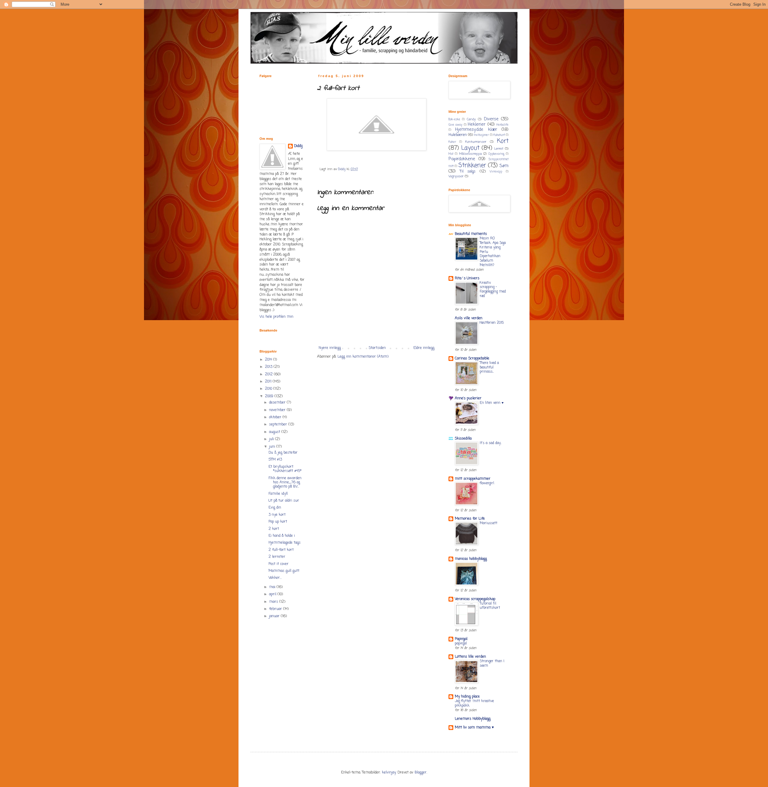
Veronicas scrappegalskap (475, 599)
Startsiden (377, 348)
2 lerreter (276, 557)
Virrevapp (496, 172)
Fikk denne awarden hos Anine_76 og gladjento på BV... (285, 483)
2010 (269, 389)
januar (275, 616)
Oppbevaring (496, 154)
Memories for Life (470, 518)
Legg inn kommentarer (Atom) (363, 356)
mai (273, 587)
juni (272, 446)
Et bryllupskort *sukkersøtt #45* (285, 469)
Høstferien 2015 (492, 323)
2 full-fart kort (281, 550)
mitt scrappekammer (472, 479)
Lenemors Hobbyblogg (472, 719)
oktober (276, 417)
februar (276, 609)
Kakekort (499, 135)
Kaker (452, 142)
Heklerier (476, 124)
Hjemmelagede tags (284, 542)
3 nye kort (277, 515)
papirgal (461, 643)
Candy (471, 119)
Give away (455, 125)
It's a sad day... (490, 443)
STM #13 (275, 459)
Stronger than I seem (492, 663)
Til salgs (468, 171)
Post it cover (278, 564)
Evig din (274, 507)
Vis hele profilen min (276, 317)
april (273, 594)
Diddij (298, 146)
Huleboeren (457, 135)
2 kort (273, 529)
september (278, 424)
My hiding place (467, 696)
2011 (269, 381)
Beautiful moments (471, 234)
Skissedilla (463, 438)
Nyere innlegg (330, 348)
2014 (269, 359)
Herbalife (502, 125)
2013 (269, 367)
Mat (450, 154)
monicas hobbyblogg (471, 559)
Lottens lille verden (470, 656)
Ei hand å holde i (281, 536)
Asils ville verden (468, 318)
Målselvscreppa (470, 154)
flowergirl (487, 483)
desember (278, 402)
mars (274, 602)
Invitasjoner (481, 135)
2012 (269, 374)
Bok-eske (454, 119)
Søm (504, 166)
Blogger (421, 772)
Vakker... (275, 578)
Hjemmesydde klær (476, 129)
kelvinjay (389, 772)
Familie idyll (278, 494)
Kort (502, 141)
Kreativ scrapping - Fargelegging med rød (493, 289)
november (278, 410)
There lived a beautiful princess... (489, 367)
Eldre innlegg (423, 348)
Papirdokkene (461, 159)
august (275, 432)
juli (272, 439)
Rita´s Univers (467, 278)
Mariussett (488, 523)
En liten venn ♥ (492, 403)
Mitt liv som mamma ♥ (474, 727)
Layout (470, 148)
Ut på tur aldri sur (283, 500)
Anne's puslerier (468, 398)
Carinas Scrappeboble (472, 358)
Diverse (491, 119)
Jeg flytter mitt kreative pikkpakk (474, 703)
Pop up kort (277, 521)
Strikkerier (472, 165)
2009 (269, 396)
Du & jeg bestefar (283, 452)
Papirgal (461, 639)
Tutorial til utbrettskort (490, 606)
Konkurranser (475, 142)
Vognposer (456, 176)
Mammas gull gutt (283, 571)
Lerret (498, 148)
